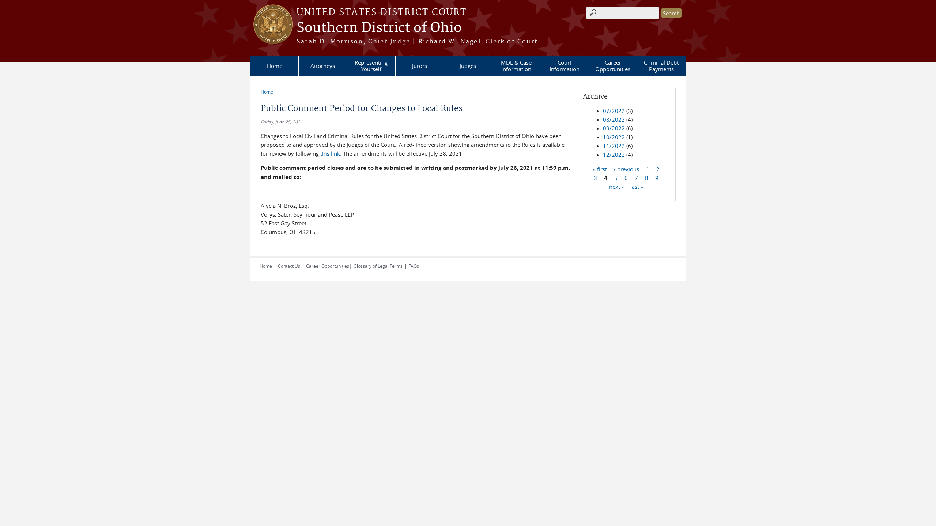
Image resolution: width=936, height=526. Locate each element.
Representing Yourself (371, 66)
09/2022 (614, 128)
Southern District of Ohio (379, 28)
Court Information (565, 66)
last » (636, 186)
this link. (331, 153)
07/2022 (614, 110)
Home (274, 65)
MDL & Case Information (516, 66)
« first (600, 168)
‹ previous (626, 168)
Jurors (419, 65)
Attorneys (322, 65)
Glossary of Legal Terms (378, 266)
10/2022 (614, 137)
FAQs (413, 266)
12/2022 (614, 154)
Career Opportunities (612, 66)
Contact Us (289, 266)
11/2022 (614, 145)
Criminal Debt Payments (661, 66)
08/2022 (614, 119)
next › (616, 186)
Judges (468, 65)
